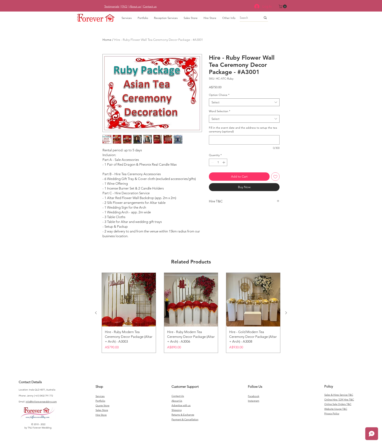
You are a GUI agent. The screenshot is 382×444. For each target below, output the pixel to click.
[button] (283, 6)
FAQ (124, 6)
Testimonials (111, 6)
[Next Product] (286, 312)
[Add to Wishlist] (275, 176)
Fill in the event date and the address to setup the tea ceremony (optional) (243, 129)
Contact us (150, 6)
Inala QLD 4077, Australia (42, 389)
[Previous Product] (96, 312)
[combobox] (244, 102)
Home (106, 40)
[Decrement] (212, 162)
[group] (191, 312)
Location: (24, 389)
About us (135, 6)
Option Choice (219, 95)
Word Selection (219, 111)
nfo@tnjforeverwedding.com (41, 401)
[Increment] (224, 162)
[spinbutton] (218, 162)
